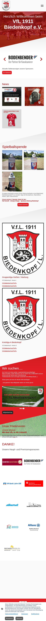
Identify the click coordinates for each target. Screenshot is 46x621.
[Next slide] (41, 59)
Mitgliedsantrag (7, 412)
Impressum (24, 614)
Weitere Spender (23, 204)
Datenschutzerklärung (11, 614)
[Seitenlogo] (6, 6)
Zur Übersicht (7, 72)
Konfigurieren (35, 614)
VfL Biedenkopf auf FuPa (9, 283)
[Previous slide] (5, 59)
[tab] (20, 408)
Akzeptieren (9, 618)
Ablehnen (19, 618)
